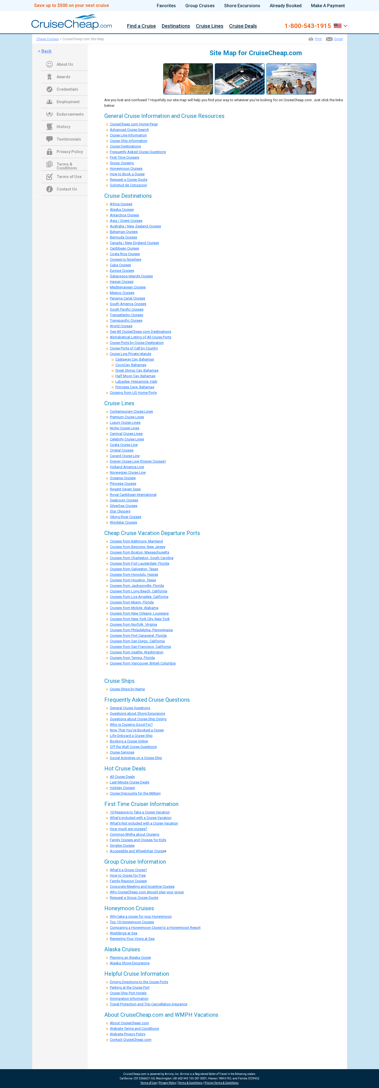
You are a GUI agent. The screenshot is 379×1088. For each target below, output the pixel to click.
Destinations (176, 26)
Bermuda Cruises (123, 237)
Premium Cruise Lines (127, 417)
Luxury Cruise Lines (125, 422)
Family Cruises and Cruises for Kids (138, 840)
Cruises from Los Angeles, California (139, 597)
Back (46, 51)
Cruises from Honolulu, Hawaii (134, 574)
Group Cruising (122, 163)
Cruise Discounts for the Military (135, 793)
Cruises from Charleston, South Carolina (141, 558)
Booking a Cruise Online (129, 741)
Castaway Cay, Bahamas (134, 359)
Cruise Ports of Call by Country (134, 348)
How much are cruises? (128, 829)
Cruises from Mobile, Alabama (134, 608)
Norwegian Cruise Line (128, 472)
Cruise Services (122, 752)
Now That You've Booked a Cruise (137, 730)
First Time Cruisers (124, 157)
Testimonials (69, 139)
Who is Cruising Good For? (131, 724)
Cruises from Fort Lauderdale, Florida (139, 563)
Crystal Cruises (121, 450)
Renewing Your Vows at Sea (132, 939)
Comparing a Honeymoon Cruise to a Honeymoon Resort (155, 927)
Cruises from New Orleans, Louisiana (139, 613)
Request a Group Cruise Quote (134, 898)
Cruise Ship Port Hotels (128, 993)
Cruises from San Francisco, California (140, 647)
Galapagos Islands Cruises (131, 276)
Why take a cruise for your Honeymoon (141, 916)
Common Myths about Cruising (134, 834)
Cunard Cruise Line (125, 456)
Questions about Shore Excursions (137, 713)
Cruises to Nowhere (125, 259)
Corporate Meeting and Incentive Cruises (142, 886)
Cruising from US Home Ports (133, 392)
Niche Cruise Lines (124, 428)
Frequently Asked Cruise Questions (138, 152)
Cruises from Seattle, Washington (136, 652)
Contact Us (67, 189)
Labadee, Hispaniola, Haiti (136, 381)
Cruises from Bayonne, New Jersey (137, 547)
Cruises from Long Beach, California (138, 591)
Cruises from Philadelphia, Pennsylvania (141, 630)
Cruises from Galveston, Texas (134, 569)
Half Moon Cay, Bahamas (135, 376)
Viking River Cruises (125, 517)
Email (338, 39)
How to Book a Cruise (127, 174)
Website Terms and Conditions (134, 1028)
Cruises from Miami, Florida (132, 602)
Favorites (166, 6)
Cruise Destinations (125, 146)
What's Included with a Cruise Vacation (140, 818)
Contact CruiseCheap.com (130, 1040)
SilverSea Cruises (123, 506)
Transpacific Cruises (126, 320)
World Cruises (121, 326)
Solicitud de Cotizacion (128, 185)
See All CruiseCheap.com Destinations (140, 331)
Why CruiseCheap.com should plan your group (147, 892)
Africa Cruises (121, 204)
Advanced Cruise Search (129, 130)
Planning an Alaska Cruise (130, 957)
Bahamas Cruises (124, 232)
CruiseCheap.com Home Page (134, 124)
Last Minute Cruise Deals (129, 782)
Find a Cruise (141, 26)
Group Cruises (200, 6)
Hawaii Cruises (121, 282)
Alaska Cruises (122, 209)
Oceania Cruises (123, 478)
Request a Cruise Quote (128, 179)
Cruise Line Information (128, 135)
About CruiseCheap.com (129, 1023)
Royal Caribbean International (133, 495)
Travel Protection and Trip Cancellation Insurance (148, 1004)
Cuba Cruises (120, 265)
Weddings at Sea (123, 933)
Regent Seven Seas (125, 489)
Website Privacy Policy (127, 1034)
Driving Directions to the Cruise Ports (139, 982)
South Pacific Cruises (126, 309)
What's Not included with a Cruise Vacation (144, 823)
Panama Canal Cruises (127, 298)
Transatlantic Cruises (126, 315)
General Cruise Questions (130, 708)
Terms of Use (69, 176)
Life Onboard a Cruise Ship (131, 736)
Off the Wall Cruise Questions (133, 747)
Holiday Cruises (122, 788)
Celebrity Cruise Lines (127, 439)
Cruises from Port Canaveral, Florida (138, 635)
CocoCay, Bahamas (130, 365)
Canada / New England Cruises (134, 243)
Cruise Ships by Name (127, 689)
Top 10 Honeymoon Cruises (132, 922)
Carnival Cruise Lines (126, 434)
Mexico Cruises (122, 293)
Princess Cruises (123, 483)
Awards (63, 77)
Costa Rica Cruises (125, 254)
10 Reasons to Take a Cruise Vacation (140, 812)
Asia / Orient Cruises (126, 221)
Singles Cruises (122, 845)
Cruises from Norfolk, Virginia (133, 624)
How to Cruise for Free (128, 875)
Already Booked (286, 6)
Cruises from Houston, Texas (133, 580)
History (63, 127)
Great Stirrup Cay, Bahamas (136, 370)
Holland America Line (127, 467)
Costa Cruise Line (124, 445)
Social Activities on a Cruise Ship (136, 758)
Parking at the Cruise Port (130, 987)
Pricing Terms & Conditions (221, 1082)
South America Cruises (128, 304)
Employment (68, 102)
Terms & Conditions (67, 165)
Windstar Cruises (123, 522)
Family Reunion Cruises (128, 881)
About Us (65, 64)
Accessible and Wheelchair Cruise (137, 851)
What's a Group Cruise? (128, 870)
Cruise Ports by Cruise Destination (137, 343)
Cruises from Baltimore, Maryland (136, 541)
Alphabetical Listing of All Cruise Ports (140, 337)
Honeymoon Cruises (126, 168)
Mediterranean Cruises (128, 287)
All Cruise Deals (122, 777)
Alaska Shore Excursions (130, 963)
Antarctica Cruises (124, 215)
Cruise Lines (209, 26)
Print (318, 39)
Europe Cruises (122, 270)
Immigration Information (129, 998)
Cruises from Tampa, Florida (132, 658)
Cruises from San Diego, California (137, 641)
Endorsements (70, 114)
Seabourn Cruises (124, 500)
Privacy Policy (70, 151)
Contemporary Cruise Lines (131, 411)
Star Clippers (120, 511)
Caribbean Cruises (124, 248)
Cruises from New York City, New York (140, 619)
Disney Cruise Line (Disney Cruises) (138, 461)
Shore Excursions (242, 6)
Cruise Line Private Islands (130, 354)
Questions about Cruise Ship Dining (138, 719)
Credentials (67, 89)
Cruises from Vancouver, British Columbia (143, 663)
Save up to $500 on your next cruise (71, 5)
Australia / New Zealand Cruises (135, 226)
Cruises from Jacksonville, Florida (137, 586)
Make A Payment (328, 6)
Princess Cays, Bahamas (134, 387)
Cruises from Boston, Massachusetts (139, 552)
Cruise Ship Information (128, 141)
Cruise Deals (243, 26)
